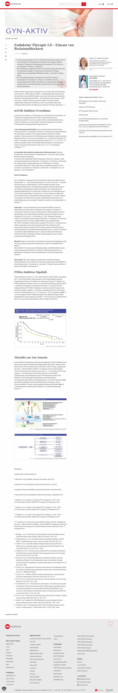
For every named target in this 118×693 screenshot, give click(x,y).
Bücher (79, 662)
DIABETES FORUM (60, 665)
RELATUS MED (34, 677)
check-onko (9, 684)
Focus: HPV (24, 53)
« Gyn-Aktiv (8, 38)
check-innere (10, 681)
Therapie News (58, 636)
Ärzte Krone (57, 650)
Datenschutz (10, 667)
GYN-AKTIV (57, 671)
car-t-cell (32, 641)
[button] (4, 689)
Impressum (9, 661)
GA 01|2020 (15, 38)
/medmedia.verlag (84, 682)
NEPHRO (58, 677)
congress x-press (35, 644)
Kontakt (8, 653)
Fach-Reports (81, 665)
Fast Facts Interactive (37, 659)
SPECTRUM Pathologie (84, 642)
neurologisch (58, 674)
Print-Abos (9, 656)
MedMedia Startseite (13, 635)
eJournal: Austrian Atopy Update (40, 639)
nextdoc (32, 671)
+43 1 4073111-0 (68, 690)
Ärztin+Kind (57, 659)
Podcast (32, 674)
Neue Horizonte (82, 671)
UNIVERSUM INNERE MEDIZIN (87, 651)
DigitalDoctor (34, 650)
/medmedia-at (83, 685)
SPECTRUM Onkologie (84, 639)
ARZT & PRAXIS (59, 656)
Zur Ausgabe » (94, 89)
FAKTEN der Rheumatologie (63, 668)
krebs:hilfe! (33, 665)
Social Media (81, 676)
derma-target (34, 647)
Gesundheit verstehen (84, 668)
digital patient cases (36, 653)
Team (8, 647)
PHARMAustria (58, 680)
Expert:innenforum (36, 656)
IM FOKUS (33, 662)
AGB (7, 664)
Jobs (7, 650)
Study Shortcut (34, 683)
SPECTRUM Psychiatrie (85, 645)
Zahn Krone (81, 654)
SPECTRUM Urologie (84, 648)
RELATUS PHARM (35, 680)
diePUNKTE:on (10, 676)
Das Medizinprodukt (60, 662)
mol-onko (33, 668)
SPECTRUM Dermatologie (85, 636)
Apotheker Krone (59, 653)
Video (55, 639)
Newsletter (9, 659)
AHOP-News (57, 647)
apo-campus (10, 678)
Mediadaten (10, 644)
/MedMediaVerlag (84, 679)
